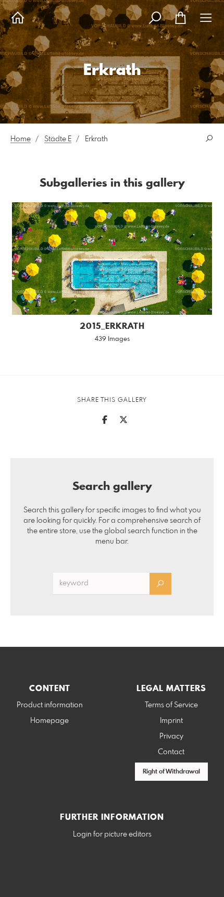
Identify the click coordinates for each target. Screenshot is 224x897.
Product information (50, 705)
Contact (171, 752)
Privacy (171, 736)
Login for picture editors (112, 834)
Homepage (49, 720)
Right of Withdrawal (171, 772)
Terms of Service (171, 705)
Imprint (171, 720)
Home (20, 139)
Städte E (57, 139)
